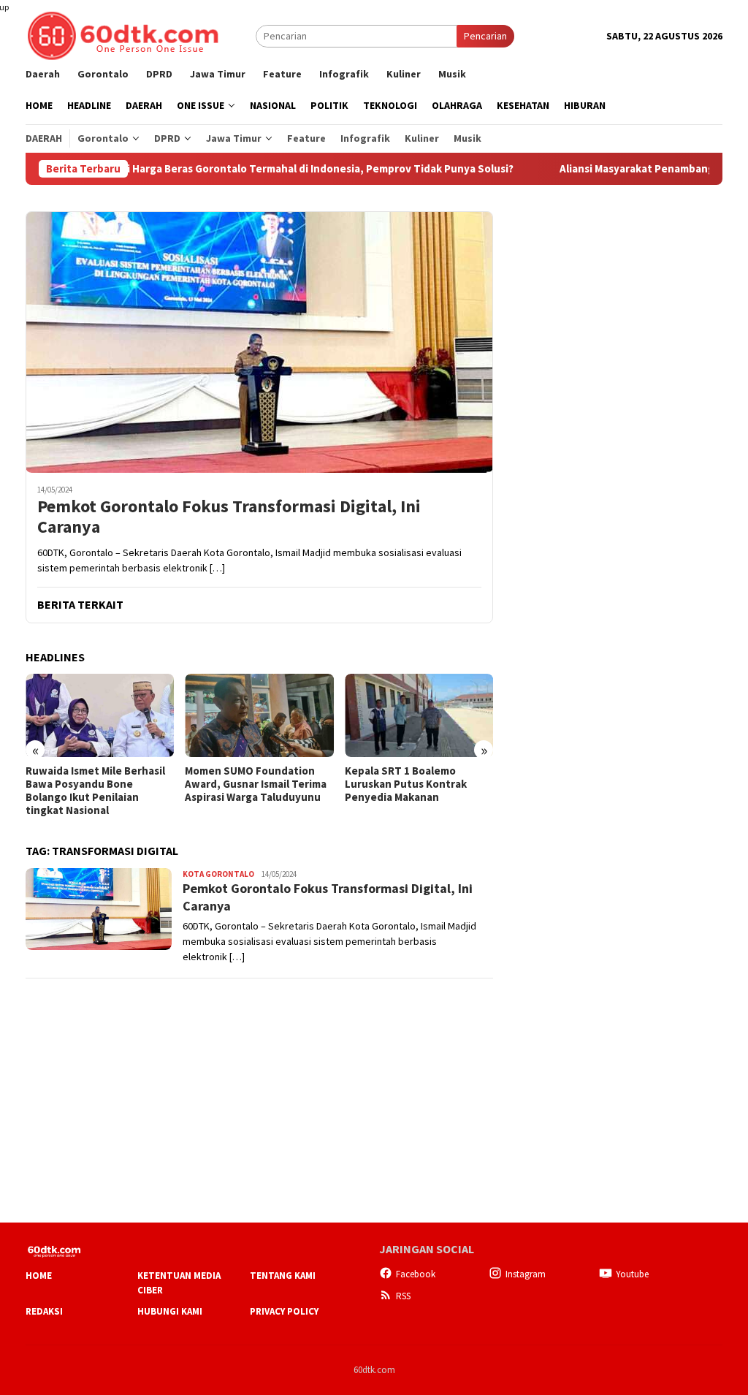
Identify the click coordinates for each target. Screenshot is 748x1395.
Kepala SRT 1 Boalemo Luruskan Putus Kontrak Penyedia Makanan (246, 784)
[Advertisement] (612, 302)
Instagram (525, 1274)
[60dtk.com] (123, 34)
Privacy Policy (284, 1311)
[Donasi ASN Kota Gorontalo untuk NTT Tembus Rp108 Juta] (419, 715)
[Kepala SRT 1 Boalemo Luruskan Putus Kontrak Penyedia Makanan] (259, 715)
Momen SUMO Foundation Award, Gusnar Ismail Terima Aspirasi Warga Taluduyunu (96, 784)
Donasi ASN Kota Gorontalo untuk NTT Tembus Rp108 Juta (413, 784)
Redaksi (44, 1311)
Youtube (632, 1274)
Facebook (415, 1274)
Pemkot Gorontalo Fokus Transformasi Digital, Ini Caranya (229, 517)
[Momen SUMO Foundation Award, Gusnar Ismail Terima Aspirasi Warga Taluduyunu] (100, 715)
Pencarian (485, 35)
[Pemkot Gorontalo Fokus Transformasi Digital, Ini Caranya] (259, 342)
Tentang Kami (283, 1275)
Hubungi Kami (169, 1311)
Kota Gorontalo (218, 874)
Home (39, 1275)
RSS (403, 1296)
